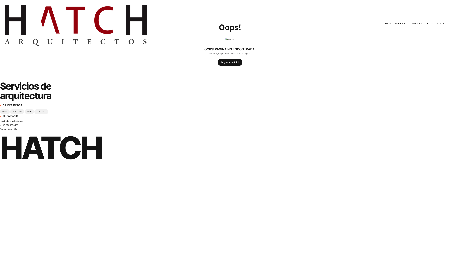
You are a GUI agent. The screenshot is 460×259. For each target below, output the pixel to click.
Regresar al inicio (230, 62)
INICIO (388, 23)
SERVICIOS (400, 23)
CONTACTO (442, 23)
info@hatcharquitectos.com (12, 121)
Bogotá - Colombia (8, 129)
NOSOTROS (417, 23)
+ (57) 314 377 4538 (9, 125)
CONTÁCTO (41, 112)
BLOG (429, 23)
